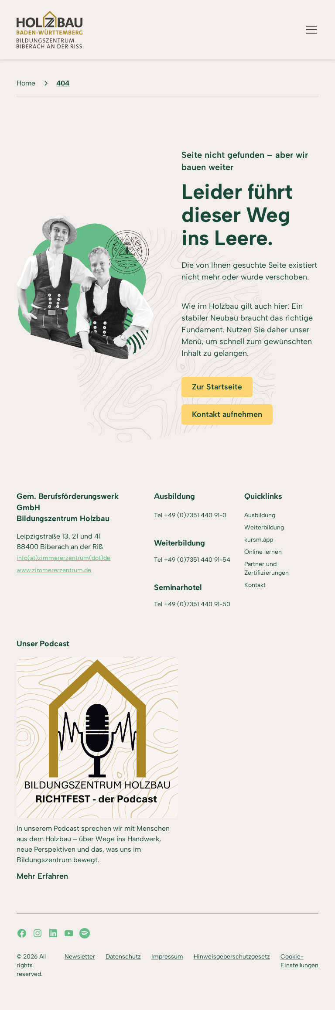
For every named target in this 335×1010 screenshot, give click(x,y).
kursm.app (258, 539)
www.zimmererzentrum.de (54, 570)
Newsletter (80, 956)
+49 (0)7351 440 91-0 (195, 515)
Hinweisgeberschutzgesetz (232, 956)
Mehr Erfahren (42, 876)
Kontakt (255, 585)
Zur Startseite (217, 387)
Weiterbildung (264, 527)
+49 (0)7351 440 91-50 (197, 604)
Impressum (167, 956)
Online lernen (263, 552)
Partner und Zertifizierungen (266, 568)
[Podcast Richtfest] (97, 737)
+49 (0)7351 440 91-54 (197, 559)
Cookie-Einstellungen (299, 961)
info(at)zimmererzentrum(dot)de (63, 558)
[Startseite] (49, 29)
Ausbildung (259, 515)
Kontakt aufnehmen (227, 414)
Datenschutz (123, 956)
